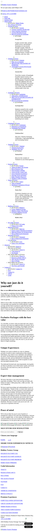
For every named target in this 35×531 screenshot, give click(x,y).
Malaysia (10, 227)
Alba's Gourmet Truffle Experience (11, 509)
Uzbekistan (11, 123)
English (3, 440)
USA (9, 240)
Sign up (20, 432)
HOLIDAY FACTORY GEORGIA (11, 456)
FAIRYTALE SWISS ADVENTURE (12, 500)
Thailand (10, 144)
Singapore (11, 235)
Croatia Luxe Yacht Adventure (9, 512)
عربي (9, 440)
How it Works (5, 475)
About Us (7, 245)
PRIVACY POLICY (7, 493)
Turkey (10, 180)
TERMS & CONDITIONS (8, 490)
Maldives (10, 206)
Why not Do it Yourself (7, 478)
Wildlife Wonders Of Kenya (9, 506)
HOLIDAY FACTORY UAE (9, 453)
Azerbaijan (11, 92)
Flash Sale (7, 18)
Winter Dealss (20, 23)
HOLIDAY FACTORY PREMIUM (11, 459)
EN (11, 274)
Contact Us (7, 267)
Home (6, 16)
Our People (4, 481)
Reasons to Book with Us (8, 472)
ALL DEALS (12, 24)
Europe (10, 164)
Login (9, 275)
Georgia (10, 26)
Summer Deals (8, 20)
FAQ (2, 484)
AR (9, 274)
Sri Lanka (11, 222)
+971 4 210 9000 (5, 519)
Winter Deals (8, 21)
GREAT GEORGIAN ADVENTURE (12, 503)
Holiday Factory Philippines (9, 462)
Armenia (10, 58)
